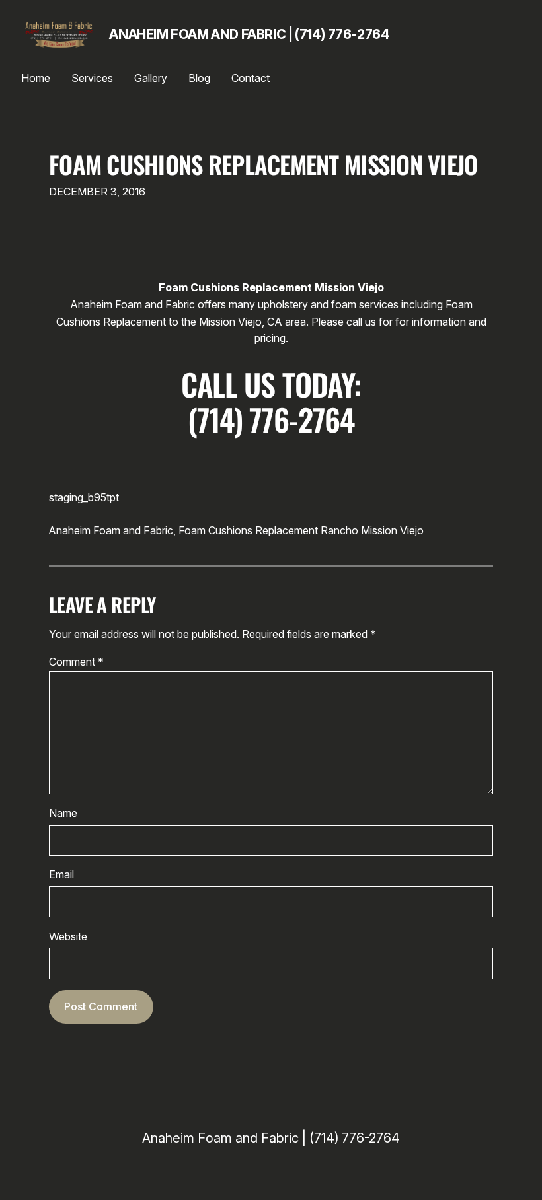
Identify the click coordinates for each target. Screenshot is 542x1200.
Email (61, 874)
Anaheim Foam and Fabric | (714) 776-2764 (249, 34)
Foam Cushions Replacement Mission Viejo (263, 164)
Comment (76, 661)
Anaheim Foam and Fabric (111, 530)
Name (63, 813)
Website (68, 936)
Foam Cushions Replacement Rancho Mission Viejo (301, 530)
